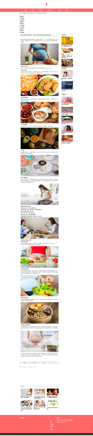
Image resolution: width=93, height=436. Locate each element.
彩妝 (72, 420)
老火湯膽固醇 (70, 419)
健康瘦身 (51, 426)
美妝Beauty (25, 10)
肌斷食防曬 (69, 420)
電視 (61, 422)
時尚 (51, 422)
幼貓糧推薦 (21, 16)
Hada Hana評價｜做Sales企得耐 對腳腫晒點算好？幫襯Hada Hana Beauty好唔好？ (39, 397)
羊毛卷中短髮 (65, 419)
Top (91, 427)
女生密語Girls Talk (67, 10)
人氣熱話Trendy (40, 10)
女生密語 (23, 13)
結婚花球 (58, 420)
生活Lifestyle (59, 10)
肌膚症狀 (58, 419)
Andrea (44, 362)
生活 (51, 427)
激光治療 (63, 422)
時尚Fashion (33, 10)
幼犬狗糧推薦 (22, 18)
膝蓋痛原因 (58, 422)
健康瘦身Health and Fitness (50, 10)
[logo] (46, 4)
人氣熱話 (51, 424)
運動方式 (61, 419)
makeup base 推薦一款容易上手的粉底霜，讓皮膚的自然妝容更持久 (26, 409)
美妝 (51, 420)
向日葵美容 (62, 420)
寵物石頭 (65, 420)
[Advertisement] (40, 376)
